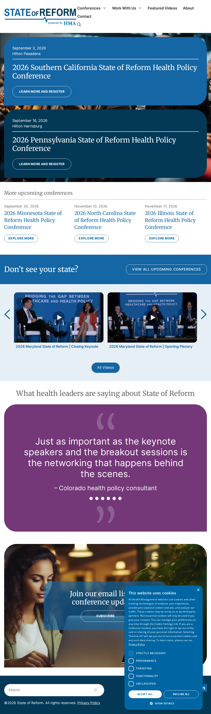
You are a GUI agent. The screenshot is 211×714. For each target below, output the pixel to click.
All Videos (105, 367)
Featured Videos (162, 8)
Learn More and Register (41, 91)
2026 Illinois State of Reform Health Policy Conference (170, 220)
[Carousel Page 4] (108, 498)
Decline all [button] (181, 694)
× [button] (198, 590)
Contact (84, 16)
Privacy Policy (88, 703)
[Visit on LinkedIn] (203, 688)
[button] (79, 25)
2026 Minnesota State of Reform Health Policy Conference (33, 220)
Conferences (89, 8)
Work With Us (124, 8)
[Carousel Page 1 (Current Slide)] (91, 498)
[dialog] (163, 648)
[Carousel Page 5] (114, 498)
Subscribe (105, 616)
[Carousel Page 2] (96, 498)
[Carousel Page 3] (102, 498)
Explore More (21, 238)
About (188, 8)
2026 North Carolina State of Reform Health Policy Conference (105, 220)
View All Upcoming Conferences (166, 269)
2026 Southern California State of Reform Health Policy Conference (104, 71)
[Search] (95, 690)
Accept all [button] (145, 694)
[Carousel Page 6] (120, 498)
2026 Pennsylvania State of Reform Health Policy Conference (94, 144)
